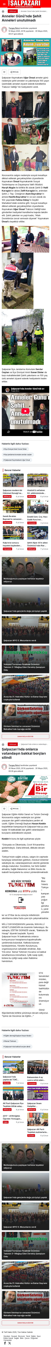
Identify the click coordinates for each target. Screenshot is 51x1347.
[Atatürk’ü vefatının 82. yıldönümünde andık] (37, 486)
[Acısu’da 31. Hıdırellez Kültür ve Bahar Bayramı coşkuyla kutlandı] (25, 689)
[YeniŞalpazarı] (24, 4)
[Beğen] (4, 72)
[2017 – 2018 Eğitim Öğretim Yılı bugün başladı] (13, 1125)
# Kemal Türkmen (10, 1041)
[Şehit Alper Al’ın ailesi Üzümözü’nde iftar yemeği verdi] (37, 538)
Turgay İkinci (14, 28)
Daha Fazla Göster (26, 736)
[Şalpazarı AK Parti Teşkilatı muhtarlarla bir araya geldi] (37, 1125)
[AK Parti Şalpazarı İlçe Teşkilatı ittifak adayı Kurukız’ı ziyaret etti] (13, 1099)
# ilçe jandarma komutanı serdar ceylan (18, 455)
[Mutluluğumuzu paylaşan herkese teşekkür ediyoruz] (25, 571)
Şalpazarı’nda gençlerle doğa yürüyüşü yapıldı (25, 611)
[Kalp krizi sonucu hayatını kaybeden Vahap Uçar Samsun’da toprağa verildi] (13, 538)
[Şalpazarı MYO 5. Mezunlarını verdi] (25, 630)
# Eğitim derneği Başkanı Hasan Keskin (17, 1036)
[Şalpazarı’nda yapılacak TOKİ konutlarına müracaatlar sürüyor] (13, 1072)
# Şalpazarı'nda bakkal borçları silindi (17, 1047)
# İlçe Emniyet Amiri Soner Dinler (15, 449)
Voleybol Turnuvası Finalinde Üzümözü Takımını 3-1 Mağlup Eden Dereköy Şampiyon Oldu (24, 667)
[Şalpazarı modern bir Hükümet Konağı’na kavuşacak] (13, 486)
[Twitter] (9, 1343)
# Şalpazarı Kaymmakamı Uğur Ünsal (17, 460)
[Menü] (4, 4)
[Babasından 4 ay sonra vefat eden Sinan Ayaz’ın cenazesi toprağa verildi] (37, 1072)
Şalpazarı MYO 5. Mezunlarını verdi (20, 640)
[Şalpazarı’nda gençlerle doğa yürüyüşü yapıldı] (25, 600)
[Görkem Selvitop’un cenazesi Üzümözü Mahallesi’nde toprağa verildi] (25, 718)
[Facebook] (5, 1343)
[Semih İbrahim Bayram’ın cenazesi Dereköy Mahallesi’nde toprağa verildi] (13, 512)
